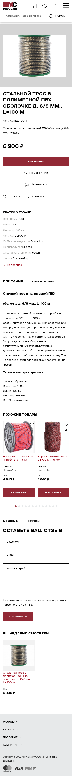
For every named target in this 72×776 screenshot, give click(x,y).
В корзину (19, 493)
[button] (16, 506)
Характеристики (43, 282)
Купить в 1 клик (36, 173)
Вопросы (34, 521)
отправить (18, 617)
